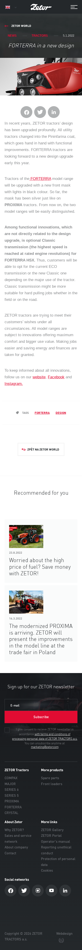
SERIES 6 (12, 789)
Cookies (47, 870)
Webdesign (64, 933)
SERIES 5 (12, 795)
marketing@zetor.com (45, 747)
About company (16, 847)
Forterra (42, 413)
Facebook (56, 377)
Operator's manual (55, 841)
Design (61, 413)
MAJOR (10, 784)
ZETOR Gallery (52, 830)
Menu (71, 7)
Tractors (40, 35)
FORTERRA (40, 179)
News (12, 35)
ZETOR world (21, 26)
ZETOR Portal (51, 835)
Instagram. (14, 384)
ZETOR (41, 7)
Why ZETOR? (14, 830)
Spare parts (50, 778)
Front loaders (51, 784)
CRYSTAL (11, 813)
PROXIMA (12, 801)
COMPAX (11, 778)
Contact (10, 853)
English (11, 7)
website (39, 377)
